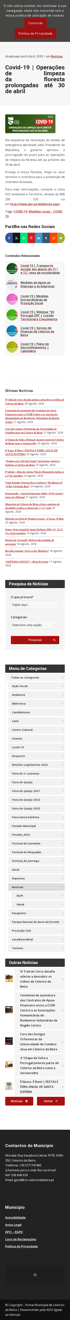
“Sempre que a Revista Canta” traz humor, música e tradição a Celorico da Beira (32, 462)
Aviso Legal (13, 1225)
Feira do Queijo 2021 (26, 791)
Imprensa (18, 878)
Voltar (48, 1101)
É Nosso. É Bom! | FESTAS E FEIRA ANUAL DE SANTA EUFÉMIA (39, 1087)
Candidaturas (21, 712)
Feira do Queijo (22, 782)
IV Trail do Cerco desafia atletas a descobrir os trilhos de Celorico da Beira (37, 979)
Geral (15, 869)
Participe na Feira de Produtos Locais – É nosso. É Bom (34, 518)
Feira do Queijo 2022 (26, 799)
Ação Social (20, 686)
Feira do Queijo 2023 (26, 808)
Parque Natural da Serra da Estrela (35, 922)
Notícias (57, 56)
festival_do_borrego (25, 861)
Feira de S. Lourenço (25, 773)
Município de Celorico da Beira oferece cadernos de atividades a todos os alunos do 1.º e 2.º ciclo (32, 506)
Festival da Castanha (26, 843)
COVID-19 (20, 211)
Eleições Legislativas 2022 (30, 764)
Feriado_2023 (21, 834)
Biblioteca (19, 703)
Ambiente (18, 695)
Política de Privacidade (21, 1246)
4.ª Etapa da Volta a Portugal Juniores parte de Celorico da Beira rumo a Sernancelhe (34, 441)
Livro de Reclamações (20, 1239)
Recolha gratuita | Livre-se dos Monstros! (27, 551)
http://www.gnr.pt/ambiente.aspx (35, 204)
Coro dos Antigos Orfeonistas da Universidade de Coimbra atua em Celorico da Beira (31, 430)
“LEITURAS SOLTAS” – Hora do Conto (26, 561)
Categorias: (19, 617)
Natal (20, 904)
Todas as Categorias (25, 677)
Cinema (17, 738)
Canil (15, 721)
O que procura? (22, 597)
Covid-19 (18, 747)
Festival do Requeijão (26, 852)
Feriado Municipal (24, 826)
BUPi (20, 895)
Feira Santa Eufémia (25, 817)
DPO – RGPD (14, 1232)
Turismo (17, 948)
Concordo (35, 23)
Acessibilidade (15, 1217)
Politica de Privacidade (35, 33)
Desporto (18, 756)
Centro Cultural (22, 730)
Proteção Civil (21, 930)
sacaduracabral (22, 939)
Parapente (19, 913)
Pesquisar (35, 639)
